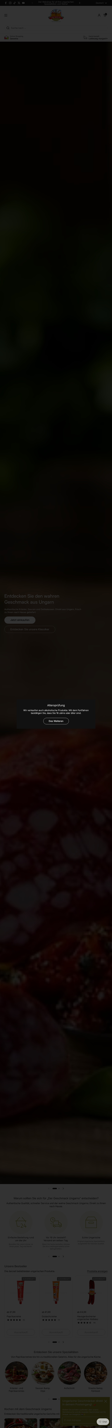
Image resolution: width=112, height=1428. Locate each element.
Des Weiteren (56, 721)
